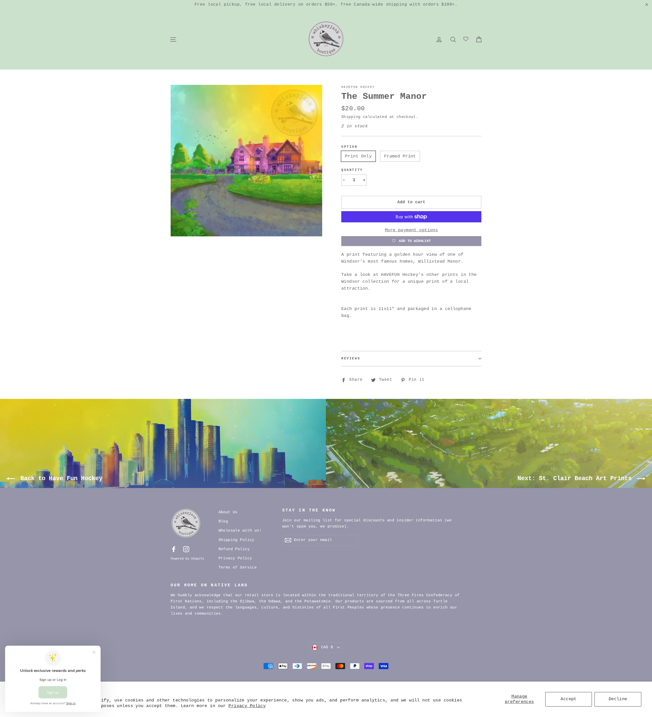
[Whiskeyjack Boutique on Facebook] (174, 549)
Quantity (352, 170)
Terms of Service (238, 567)
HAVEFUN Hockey (358, 87)
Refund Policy (234, 549)
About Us (228, 512)
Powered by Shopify (187, 559)
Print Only (358, 156)
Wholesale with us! (240, 531)
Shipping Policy (236, 540)
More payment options (411, 230)
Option (349, 146)
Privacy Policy (247, 706)
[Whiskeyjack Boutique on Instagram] (186, 549)
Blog (223, 521)
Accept (569, 699)
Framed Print (400, 156)
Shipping (350, 117)
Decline (618, 699)
